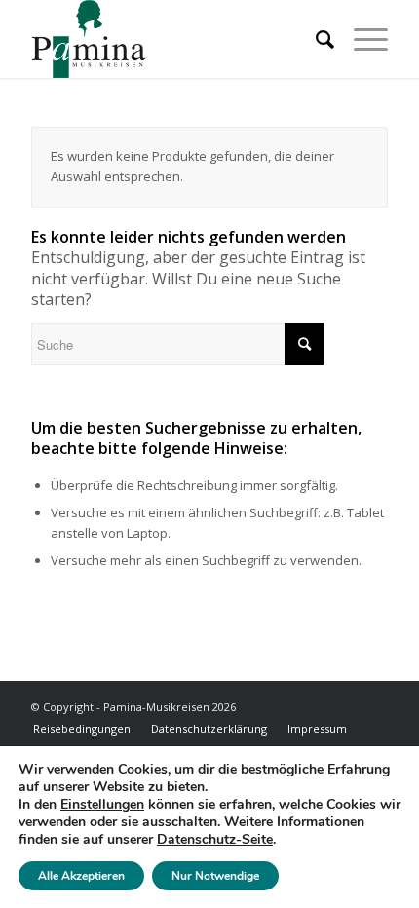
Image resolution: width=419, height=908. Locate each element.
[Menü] (361, 39)
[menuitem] (315, 39)
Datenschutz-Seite (215, 839)
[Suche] (315, 39)
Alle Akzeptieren (81, 876)
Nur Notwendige (215, 876)
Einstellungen (102, 804)
